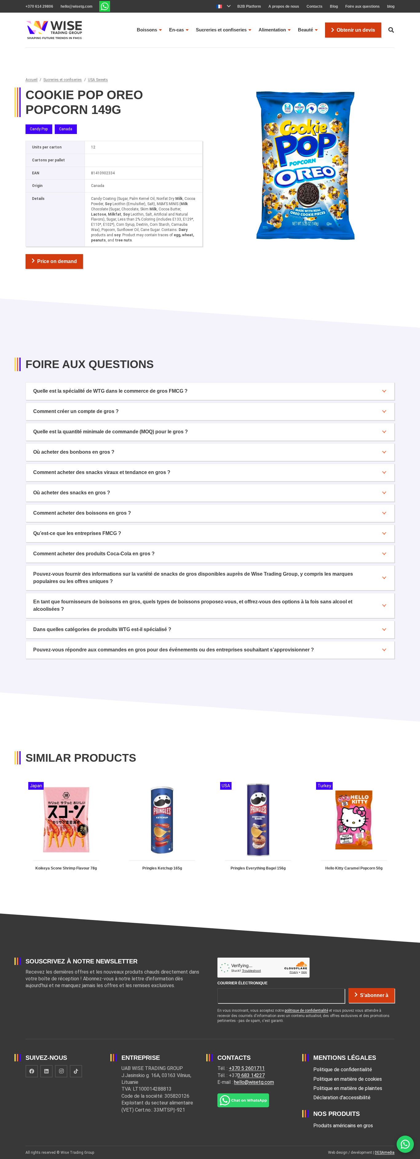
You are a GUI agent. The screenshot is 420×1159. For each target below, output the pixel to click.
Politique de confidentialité (342, 1069)
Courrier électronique (242, 983)
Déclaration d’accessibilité (341, 1097)
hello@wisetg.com (254, 1082)
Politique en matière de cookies (347, 1079)
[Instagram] (61, 1071)
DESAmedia (384, 1152)
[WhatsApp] (405, 1144)
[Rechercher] (391, 30)
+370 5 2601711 (247, 1068)
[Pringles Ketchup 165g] (162, 831)
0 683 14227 (251, 1075)
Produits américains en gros (343, 1126)
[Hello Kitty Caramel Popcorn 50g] (353, 831)
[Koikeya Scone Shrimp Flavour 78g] (66, 831)
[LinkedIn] (46, 1071)
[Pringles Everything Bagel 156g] (258, 831)
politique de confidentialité (306, 1010)
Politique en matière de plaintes (347, 1088)
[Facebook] (32, 1071)
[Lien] (104, 6)
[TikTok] (76, 1071)
